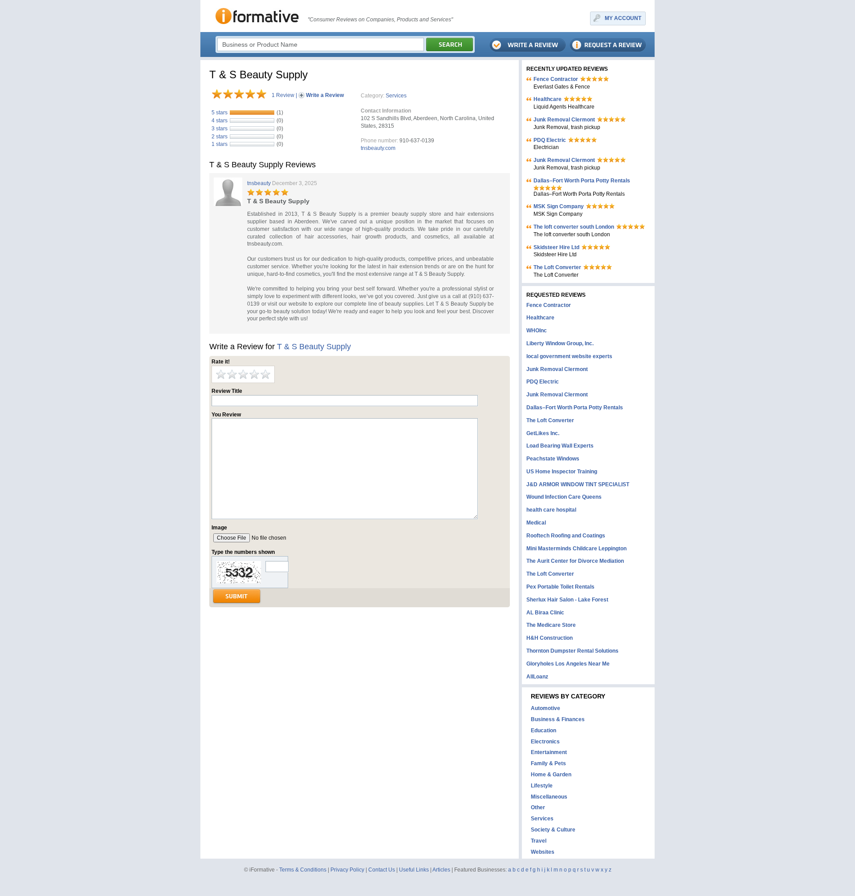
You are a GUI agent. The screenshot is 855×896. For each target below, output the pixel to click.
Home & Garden (551, 774)
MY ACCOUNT (623, 18)
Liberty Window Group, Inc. (560, 343)
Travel (538, 841)
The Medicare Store (551, 625)
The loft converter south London (573, 227)
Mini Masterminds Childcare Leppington (576, 548)
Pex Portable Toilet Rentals (560, 587)
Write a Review (325, 95)
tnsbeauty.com (378, 148)
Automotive (545, 708)
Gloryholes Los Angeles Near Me (568, 664)
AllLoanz (537, 677)
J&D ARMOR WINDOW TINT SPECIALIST (577, 484)
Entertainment (549, 752)
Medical (536, 523)
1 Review (283, 95)
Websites (542, 852)
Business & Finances (558, 719)
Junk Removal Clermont (564, 120)
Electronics (545, 742)
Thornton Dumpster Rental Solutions (572, 651)
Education (543, 730)
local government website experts (569, 356)
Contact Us (381, 870)
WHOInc (536, 330)
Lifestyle (542, 786)
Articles (441, 870)
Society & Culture (553, 830)
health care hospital (551, 510)
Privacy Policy (347, 870)
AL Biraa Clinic (545, 612)
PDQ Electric (549, 140)
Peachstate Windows (552, 459)
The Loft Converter (557, 267)
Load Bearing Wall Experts (560, 446)
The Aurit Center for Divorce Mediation (575, 561)
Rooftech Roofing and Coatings (565, 536)
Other (538, 807)
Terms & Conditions (302, 870)
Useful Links (414, 870)
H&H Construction (549, 638)
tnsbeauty (259, 183)
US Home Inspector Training (561, 471)
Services (396, 96)
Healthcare (547, 99)
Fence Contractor (555, 79)
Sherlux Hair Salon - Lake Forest (567, 600)
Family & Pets (548, 763)
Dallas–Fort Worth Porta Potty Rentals (581, 181)
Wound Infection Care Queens (564, 497)
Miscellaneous (549, 797)
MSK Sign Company (558, 206)
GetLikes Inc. (542, 433)
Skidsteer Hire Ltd (556, 247)
